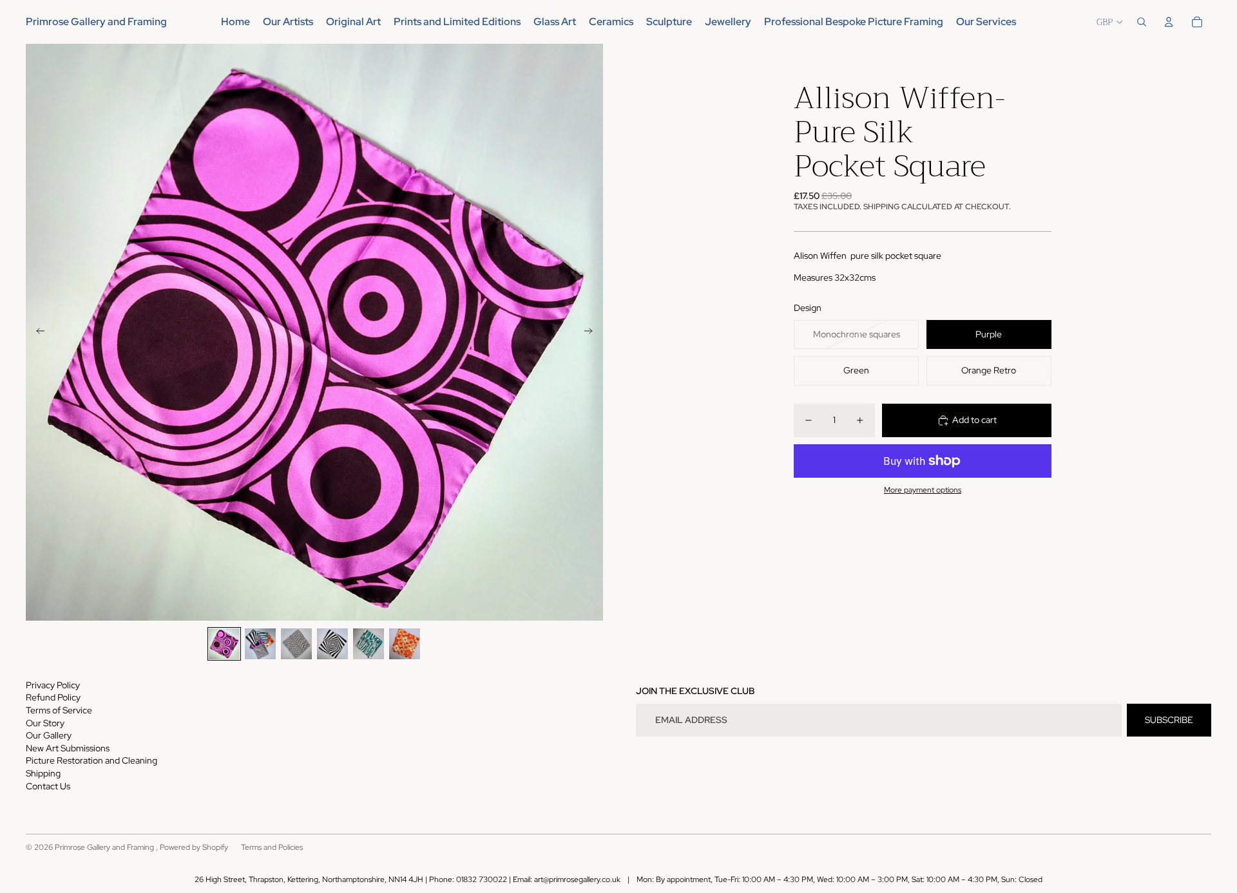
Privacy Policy (53, 685)
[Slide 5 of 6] (368, 643)
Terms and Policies (272, 847)
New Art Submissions (68, 748)
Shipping (43, 773)
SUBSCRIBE (1169, 720)
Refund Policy (53, 697)
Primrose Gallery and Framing (105, 847)
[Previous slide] (36, 332)
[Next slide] (592, 332)
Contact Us (48, 786)
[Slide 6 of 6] (404, 643)
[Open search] (1141, 22)
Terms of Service (59, 710)
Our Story (45, 723)
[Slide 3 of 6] (296, 643)
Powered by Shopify (194, 847)
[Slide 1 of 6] (224, 643)
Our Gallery (49, 735)
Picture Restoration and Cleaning (91, 760)
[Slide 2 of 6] (260, 643)
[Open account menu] (1169, 22)
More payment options (922, 490)
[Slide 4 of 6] (332, 643)
